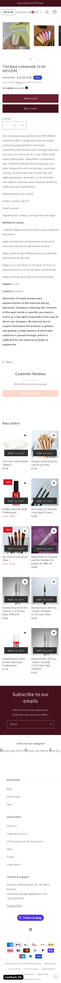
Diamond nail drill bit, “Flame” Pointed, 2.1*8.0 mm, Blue (44, 611)
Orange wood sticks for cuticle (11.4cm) (44, 463)
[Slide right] (38, 59)
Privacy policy (14, 969)
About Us (12, 825)
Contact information (25, 974)
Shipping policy (49, 969)
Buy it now (30, 108)
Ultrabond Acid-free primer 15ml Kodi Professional (14, 662)
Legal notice (42, 974)
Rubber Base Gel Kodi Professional (15, 510)
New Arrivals (13, 796)
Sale (9, 804)
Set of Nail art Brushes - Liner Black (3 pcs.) (44, 510)
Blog (9, 788)
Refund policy (50, 963)
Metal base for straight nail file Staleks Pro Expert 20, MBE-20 (44, 560)
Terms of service (31, 969)
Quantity (7, 118)
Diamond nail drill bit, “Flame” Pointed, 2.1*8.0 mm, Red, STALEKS (44, 663)
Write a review (30, 393)
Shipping (19, 82)
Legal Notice (13, 864)
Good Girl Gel (17, 963)
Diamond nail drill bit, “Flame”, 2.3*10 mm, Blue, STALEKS (15, 611)
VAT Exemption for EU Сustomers (25, 841)
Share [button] (9, 361)
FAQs (9, 849)
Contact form (14, 905)
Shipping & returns (17, 833)
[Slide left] (23, 59)
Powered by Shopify (32, 963)
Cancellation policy (32, 979)
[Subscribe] (50, 724)
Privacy (10, 856)
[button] (8, 12)
